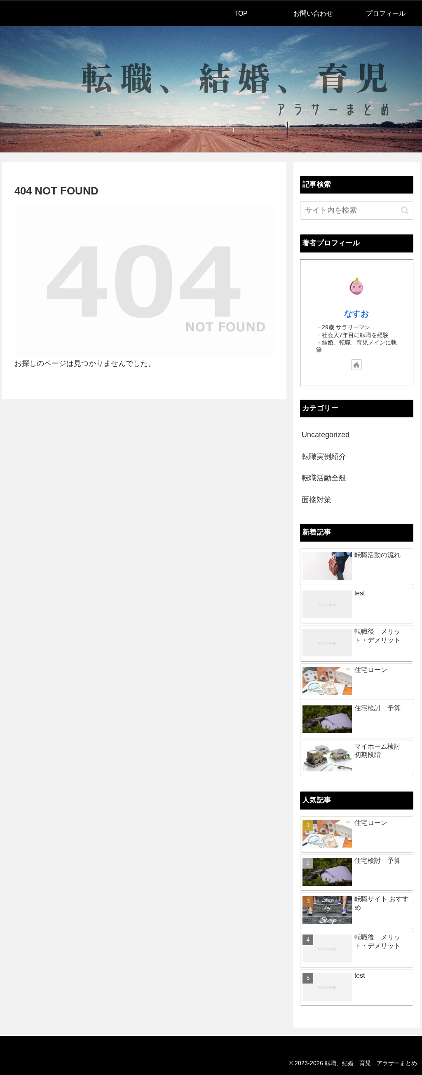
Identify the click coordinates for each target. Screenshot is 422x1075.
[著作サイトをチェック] (356, 364)
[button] (405, 210)
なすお (356, 313)
